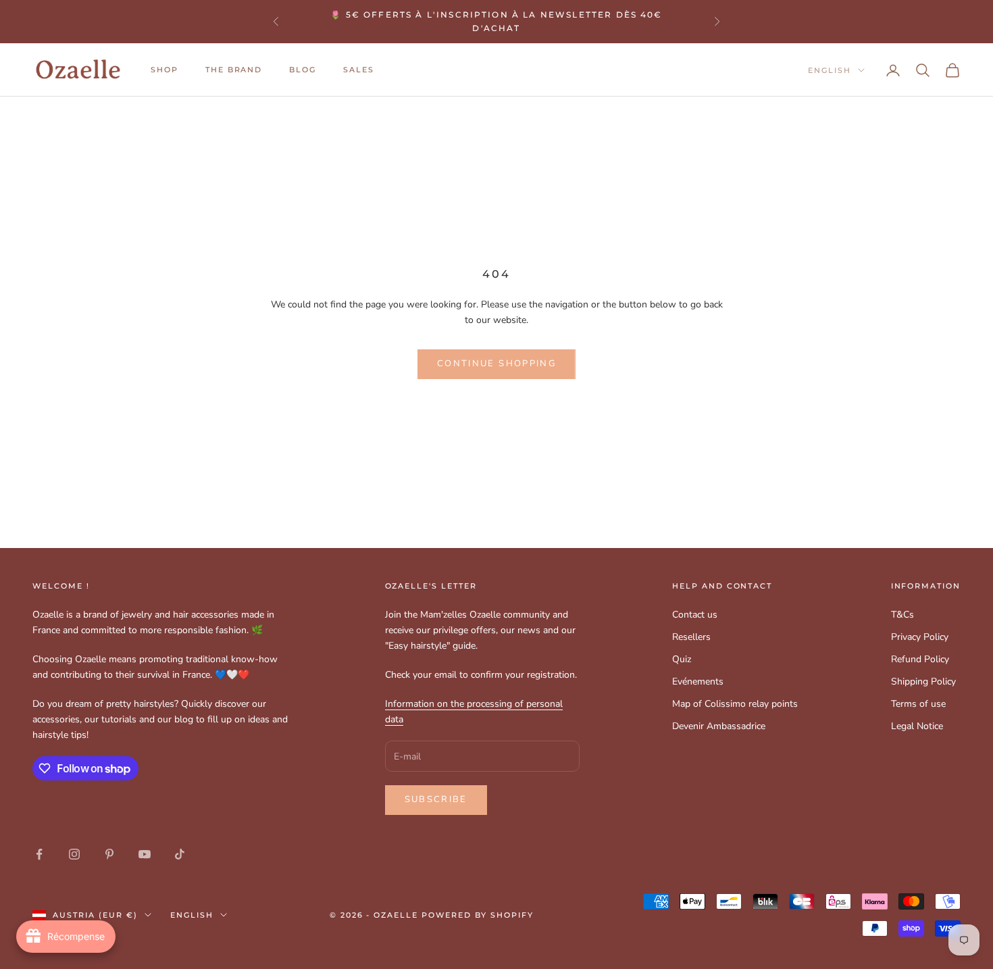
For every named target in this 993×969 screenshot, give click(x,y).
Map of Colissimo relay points (735, 703)
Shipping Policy (923, 681)
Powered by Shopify (478, 915)
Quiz (681, 659)
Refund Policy (920, 659)
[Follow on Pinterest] (109, 854)
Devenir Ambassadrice (718, 726)
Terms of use (918, 703)
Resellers (691, 636)
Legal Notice (917, 726)
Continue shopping (496, 363)
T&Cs (902, 614)
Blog (302, 70)
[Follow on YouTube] (144, 854)
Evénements (697, 681)
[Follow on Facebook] (39, 854)
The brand (234, 70)
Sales (358, 70)
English (829, 70)
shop (164, 70)
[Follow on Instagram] (74, 854)
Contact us (694, 614)
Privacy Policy (919, 636)
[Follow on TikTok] (179, 854)
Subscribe (436, 799)
